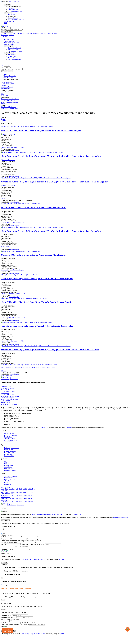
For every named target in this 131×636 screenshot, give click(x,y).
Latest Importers (5, 497)
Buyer (4, 530)
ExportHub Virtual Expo (7, 630)
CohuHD (3, 198)
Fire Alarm (4, 85)
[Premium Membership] (8, 134)
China (2, 94)
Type (2, 27)
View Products (12, 56)
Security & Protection (7, 82)
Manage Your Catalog (10, 440)
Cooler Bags (35, 33)
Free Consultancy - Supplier (16, 19)
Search (3, 92)
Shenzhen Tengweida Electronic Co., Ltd (12, 222)
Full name (3, 535)
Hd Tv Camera (5, 389)
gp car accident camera (7, 388)
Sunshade (9, 33)
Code (2, 544)
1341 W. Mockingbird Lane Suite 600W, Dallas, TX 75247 (49, 514)
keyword (3, 29)
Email (2, 537)
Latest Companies (6, 487)
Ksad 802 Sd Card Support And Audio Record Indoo (37, 326)
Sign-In (6, 21)
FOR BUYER (8, 46)
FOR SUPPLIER (9, 53)
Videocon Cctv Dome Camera (9, 108)
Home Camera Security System (9, 102)
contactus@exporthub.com (120, 517)
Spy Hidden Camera (6, 386)
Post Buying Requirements (11, 448)
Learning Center (8, 465)
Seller (4, 533)
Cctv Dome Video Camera (8, 107)
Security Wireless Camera (8, 391)
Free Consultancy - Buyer (15, 11)
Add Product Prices (9, 438)
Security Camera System (8, 100)
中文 (5, 23)
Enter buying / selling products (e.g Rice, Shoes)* (15, 624)
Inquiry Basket (5, 150)
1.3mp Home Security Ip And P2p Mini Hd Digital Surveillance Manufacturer (52, 156)
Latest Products (5, 490)
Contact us (69, 427)
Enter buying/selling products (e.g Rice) (12, 540)
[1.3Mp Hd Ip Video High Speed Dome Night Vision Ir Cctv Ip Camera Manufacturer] (24, 275)
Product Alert (11, 8)
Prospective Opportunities (11, 42)
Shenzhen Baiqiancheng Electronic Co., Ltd (13, 293)
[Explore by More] (6, 377)
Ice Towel (3, 33)
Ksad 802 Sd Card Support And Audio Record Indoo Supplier (41, 130)
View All (56, 33)
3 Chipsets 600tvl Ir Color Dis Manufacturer (33, 207)
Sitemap (6, 463)
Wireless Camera (5, 402)
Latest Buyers (4, 500)
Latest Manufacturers (7, 493)
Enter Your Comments (7, 549)
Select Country (5, 542)
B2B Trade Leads (9, 452)
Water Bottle (42, 33)
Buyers (3, 119)
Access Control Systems (7, 83)
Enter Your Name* (6, 615)
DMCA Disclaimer (9, 479)
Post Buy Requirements (14, 48)
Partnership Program (10, 470)
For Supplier (8, 13)
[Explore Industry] (6, 375)
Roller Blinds (22, 33)
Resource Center (9, 468)
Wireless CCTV (5, 103)
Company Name (5, 619)
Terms (22, 559)
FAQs (6, 482)
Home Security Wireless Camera (10, 99)
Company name (5, 539)
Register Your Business (10, 435)
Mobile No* (24, 622)
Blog (5, 462)
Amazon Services (9, 44)
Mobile (43, 544)
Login (7, 65)
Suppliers (3, 120)
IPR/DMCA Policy (39, 559)
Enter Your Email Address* (8, 617)
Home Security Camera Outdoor (10, 404)
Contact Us (7, 484)
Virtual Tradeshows (9, 41)
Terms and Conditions (10, 476)
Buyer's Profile (8, 449)
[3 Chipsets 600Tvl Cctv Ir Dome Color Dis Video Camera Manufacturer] (20, 203)
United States (5, 95)
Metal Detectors (5, 88)
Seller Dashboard (9, 433)
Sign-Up (11, 21)
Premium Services (13, 18)
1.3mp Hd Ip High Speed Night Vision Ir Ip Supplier (37, 278)
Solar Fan (15, 33)
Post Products (12, 14)
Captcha (3, 553)
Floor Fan (29, 33)
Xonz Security (5, 173)
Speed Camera (5, 393)
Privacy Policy (8, 477)
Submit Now (4, 562)
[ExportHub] (4, 26)
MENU (4, 36)
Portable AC (50, 33)
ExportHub (62, 559)
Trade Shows (8, 467)
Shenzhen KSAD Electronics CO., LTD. (12, 147)
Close (2, 599)
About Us (7, 481)
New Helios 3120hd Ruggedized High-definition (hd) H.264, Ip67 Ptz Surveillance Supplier (54, 182)
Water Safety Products (7, 87)
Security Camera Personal (8, 394)
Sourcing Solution (13, 9)
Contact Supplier (14, 150)
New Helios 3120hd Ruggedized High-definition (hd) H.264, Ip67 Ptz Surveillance (50, 349)
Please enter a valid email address (30, 537)
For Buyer (7, 4)
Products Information (10, 451)
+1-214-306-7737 (44, 427)
